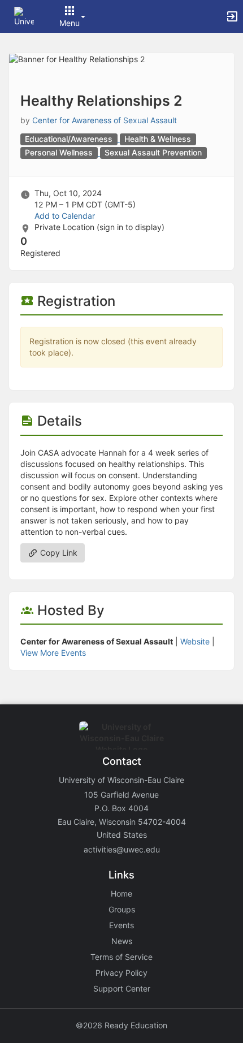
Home (121, 893)
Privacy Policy (121, 972)
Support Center (121, 988)
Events (121, 925)
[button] (24, 15)
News (121, 941)
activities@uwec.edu (122, 849)
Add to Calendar (64, 215)
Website (195, 641)
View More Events (53, 652)
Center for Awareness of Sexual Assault (104, 120)
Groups (122, 909)
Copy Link (57, 552)
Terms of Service (121, 957)
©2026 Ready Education (121, 1025)
